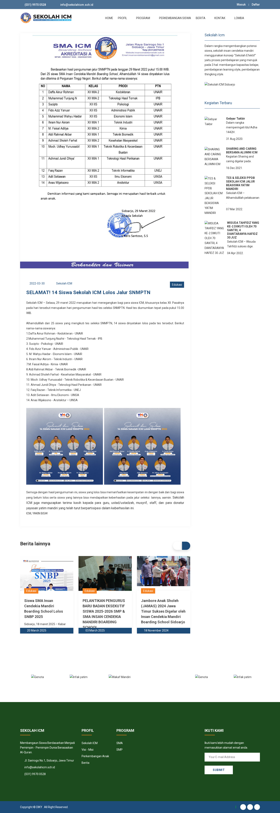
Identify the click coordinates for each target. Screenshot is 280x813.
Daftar (256, 4)
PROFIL (123, 18)
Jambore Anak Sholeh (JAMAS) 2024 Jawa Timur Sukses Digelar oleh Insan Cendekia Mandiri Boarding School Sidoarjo (163, 611)
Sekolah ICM (90, 743)
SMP (119, 749)
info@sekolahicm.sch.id (76, 4)
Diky (39, 807)
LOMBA (239, 18)
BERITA (201, 18)
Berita (85, 762)
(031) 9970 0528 (35, 4)
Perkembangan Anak (95, 756)
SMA (119, 743)
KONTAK (220, 18)
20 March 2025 (36, 630)
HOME (109, 18)
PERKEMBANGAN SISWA (175, 18)
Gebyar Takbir (235, 118)
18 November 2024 (156, 630)
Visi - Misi (87, 749)
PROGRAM (143, 18)
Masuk (241, 4)
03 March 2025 (95, 630)
